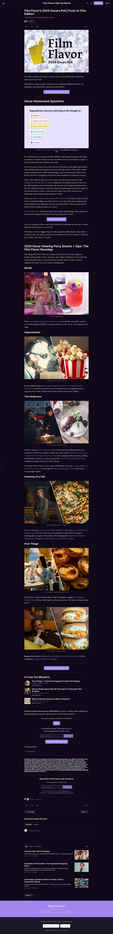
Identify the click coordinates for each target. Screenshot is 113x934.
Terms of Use (65, 791)
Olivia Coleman (47, 183)
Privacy (54, 921)
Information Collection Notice (56, 793)
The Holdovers (45, 450)
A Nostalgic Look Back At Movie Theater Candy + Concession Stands (44, 880)
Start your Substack (52, 926)
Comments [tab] (28, 824)
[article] (56, 855)
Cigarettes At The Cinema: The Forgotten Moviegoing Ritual (46, 865)
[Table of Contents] (2, 467)
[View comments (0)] (32, 26)
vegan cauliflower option (45, 659)
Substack (47, 930)
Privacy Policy (69, 793)
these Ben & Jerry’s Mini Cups (72, 458)
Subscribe (98, 3)
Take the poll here (31, 211)
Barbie (31, 321)
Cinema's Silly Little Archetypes (37, 851)
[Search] (87, 3)
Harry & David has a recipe (64, 468)
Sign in (107, 3)
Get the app (65, 926)
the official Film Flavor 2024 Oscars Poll (52, 198)
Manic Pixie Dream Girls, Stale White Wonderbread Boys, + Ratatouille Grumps (48, 854)
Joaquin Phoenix (31, 183)
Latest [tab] (31, 846)
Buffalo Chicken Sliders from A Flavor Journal (61, 656)
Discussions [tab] (38, 846)
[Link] (21, 101)
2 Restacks (38, 799)
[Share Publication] (91, 3)
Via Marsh (31, 20)
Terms (59, 921)
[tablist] (32, 824)
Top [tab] (26, 846)
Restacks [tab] (36, 824)
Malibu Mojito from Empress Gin (47, 321)
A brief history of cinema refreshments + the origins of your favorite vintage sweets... (47, 885)
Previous (31, 812)
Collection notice (67, 921)
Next (83, 812)
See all (28, 895)
